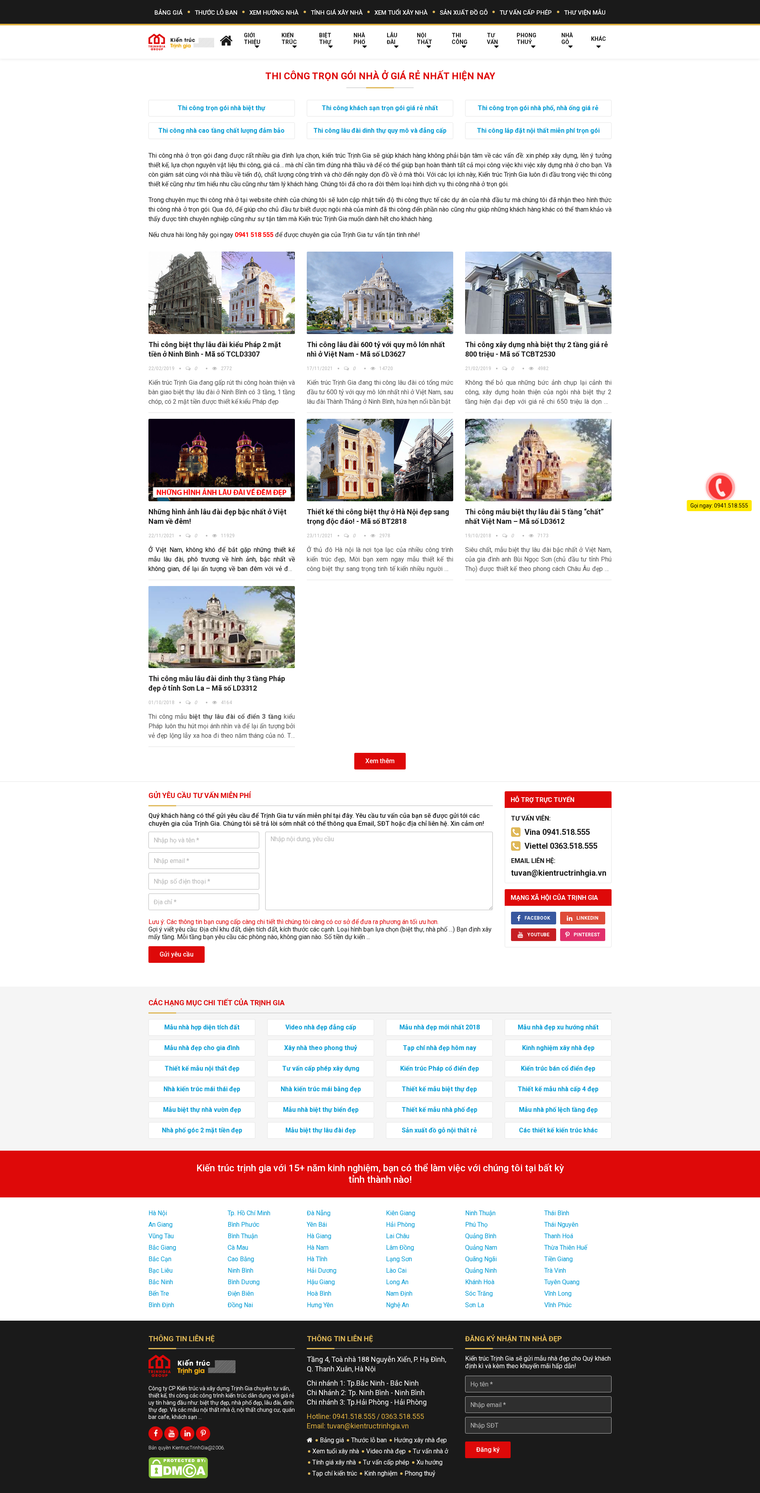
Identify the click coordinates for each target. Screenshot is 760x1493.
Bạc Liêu (160, 1270)
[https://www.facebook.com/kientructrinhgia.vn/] (155, 1433)
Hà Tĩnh (317, 1259)
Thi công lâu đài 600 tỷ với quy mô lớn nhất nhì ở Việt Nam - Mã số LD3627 (376, 349)
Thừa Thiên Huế (565, 1247)
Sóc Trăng (479, 1293)
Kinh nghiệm (381, 1473)
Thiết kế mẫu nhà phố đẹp (439, 1109)
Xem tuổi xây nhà (401, 12)
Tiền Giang (558, 1259)
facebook (537, 918)
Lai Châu (397, 1236)
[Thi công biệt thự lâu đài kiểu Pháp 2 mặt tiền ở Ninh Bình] (221, 293)
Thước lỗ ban (216, 12)
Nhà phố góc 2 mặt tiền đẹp (202, 1130)
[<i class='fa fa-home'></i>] (226, 40)
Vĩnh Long (558, 1293)
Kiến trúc (289, 38)
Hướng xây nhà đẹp (421, 1440)
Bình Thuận (243, 1236)
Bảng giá (168, 12)
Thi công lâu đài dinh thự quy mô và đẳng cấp (380, 130)
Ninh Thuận (480, 1213)
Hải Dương (321, 1270)
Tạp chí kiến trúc (335, 1473)
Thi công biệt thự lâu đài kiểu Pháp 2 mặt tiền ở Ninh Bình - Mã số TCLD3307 (214, 349)
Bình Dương (244, 1282)
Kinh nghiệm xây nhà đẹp (558, 1048)
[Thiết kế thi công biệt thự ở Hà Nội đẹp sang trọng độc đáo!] (380, 460)
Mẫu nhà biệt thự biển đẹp (321, 1109)
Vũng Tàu (161, 1236)
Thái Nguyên (561, 1224)
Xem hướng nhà (273, 12)
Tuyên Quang (562, 1282)
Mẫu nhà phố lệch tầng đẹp (558, 1109)
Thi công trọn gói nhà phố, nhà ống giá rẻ (538, 108)
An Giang (160, 1224)
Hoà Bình (319, 1293)
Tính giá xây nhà (337, 12)
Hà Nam (318, 1247)
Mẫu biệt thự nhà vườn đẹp (202, 1109)
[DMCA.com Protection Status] (178, 1467)
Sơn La (474, 1305)
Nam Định (399, 1293)
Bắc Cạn (159, 1259)
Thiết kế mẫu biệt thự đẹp (439, 1089)
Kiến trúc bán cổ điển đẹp (558, 1068)
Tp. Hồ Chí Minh (249, 1213)
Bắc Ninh (160, 1282)
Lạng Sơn (399, 1259)
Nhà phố (359, 38)
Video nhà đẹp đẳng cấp (320, 1027)
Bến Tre (158, 1293)
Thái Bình (556, 1213)
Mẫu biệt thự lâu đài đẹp (320, 1130)
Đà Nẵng (319, 1213)
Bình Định (161, 1305)
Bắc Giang (162, 1247)
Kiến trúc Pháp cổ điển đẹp (439, 1068)
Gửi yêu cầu (177, 954)
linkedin (587, 918)
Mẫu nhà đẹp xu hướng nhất (558, 1027)
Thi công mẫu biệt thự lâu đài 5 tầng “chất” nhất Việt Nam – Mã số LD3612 (534, 516)
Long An (397, 1282)
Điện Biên (241, 1293)
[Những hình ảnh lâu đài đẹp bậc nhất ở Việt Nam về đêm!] (221, 460)
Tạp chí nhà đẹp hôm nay (439, 1048)
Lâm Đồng (400, 1247)
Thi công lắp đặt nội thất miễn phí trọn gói (538, 130)
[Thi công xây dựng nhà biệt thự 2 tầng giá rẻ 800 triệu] (538, 293)
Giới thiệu (252, 38)
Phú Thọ (476, 1224)
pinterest (587, 934)
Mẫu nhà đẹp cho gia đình (201, 1048)
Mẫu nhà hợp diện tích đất (201, 1027)
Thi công (459, 38)
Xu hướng (430, 1462)
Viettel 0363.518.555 (560, 846)
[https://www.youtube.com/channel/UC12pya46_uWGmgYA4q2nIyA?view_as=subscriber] (171, 1433)
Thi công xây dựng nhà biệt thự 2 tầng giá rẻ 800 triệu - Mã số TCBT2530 (536, 349)
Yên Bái (317, 1224)
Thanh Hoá (558, 1236)
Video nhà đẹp (386, 1451)
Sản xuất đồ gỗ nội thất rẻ (439, 1130)
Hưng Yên (320, 1305)
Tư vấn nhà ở (431, 1451)
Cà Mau (238, 1247)
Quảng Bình (480, 1236)
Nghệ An (397, 1305)
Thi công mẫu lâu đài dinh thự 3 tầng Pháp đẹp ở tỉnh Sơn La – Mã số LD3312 (216, 683)
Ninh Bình (240, 1270)
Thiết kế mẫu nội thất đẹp (202, 1068)
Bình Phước (243, 1224)
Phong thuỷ (526, 38)
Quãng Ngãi (481, 1259)
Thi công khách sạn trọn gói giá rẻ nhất (380, 108)
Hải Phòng (400, 1224)
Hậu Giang (321, 1282)
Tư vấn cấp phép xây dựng (320, 1068)
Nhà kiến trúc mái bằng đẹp (321, 1089)
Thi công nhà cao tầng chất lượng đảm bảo (221, 130)
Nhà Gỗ (567, 38)
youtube (538, 934)
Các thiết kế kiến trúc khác (558, 1130)
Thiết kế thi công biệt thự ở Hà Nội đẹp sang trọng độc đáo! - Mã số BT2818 (378, 516)
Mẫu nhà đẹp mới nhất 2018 (439, 1027)
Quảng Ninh (481, 1270)
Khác (598, 39)
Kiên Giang (400, 1213)
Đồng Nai (240, 1305)
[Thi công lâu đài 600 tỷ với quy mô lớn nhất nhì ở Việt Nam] (380, 293)
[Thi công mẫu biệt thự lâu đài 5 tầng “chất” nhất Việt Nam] (538, 460)
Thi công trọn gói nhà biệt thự (221, 108)
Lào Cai (396, 1270)
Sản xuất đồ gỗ (464, 12)
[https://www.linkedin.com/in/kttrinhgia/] (187, 1433)
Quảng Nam (481, 1247)
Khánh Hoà (479, 1282)
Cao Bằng (241, 1259)
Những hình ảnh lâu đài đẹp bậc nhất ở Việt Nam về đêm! (217, 516)
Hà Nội (157, 1213)
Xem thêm (380, 761)
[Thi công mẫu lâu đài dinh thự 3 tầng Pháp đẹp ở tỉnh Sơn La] (221, 627)
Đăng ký (488, 1449)
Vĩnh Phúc (558, 1305)
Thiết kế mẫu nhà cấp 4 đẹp (558, 1089)
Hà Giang (319, 1236)
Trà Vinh (555, 1270)
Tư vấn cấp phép (526, 12)
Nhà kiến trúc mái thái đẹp (201, 1089)
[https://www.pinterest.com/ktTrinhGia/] (203, 1433)
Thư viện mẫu (585, 12)
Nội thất (424, 38)
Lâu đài (392, 38)
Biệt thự (325, 38)
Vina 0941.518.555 (557, 832)
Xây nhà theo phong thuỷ (320, 1048)
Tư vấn (492, 38)
